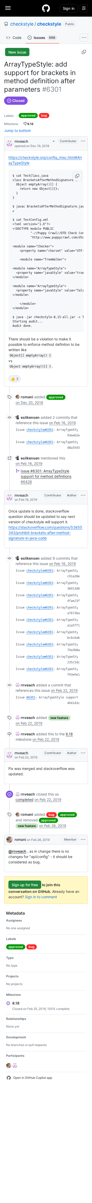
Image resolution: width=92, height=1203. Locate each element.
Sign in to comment (41, 897)
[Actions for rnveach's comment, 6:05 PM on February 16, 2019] (83, 495)
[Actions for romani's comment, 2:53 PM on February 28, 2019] (83, 839)
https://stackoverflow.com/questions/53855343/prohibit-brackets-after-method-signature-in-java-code (45, 532)
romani (20, 839)
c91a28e (73, 576)
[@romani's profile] (9, 839)
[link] (24, 397)
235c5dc (73, 662)
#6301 (30, 697)
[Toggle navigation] (8, 8)
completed (24, 799)
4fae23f (73, 601)
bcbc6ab (73, 638)
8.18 (69, 734)
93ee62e (73, 435)
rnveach (21, 141)
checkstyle (21, 24)
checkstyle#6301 (39, 430)
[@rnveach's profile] (9, 143)
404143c (73, 703)
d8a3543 (73, 447)
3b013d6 (73, 588)
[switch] (14, 378)
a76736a (73, 613)
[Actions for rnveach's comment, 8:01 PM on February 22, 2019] (83, 753)
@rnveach (17, 851)
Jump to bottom (17, 130)
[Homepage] (46, 8)
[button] (77, 176)
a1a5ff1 (73, 625)
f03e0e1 (73, 674)
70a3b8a (73, 650)
